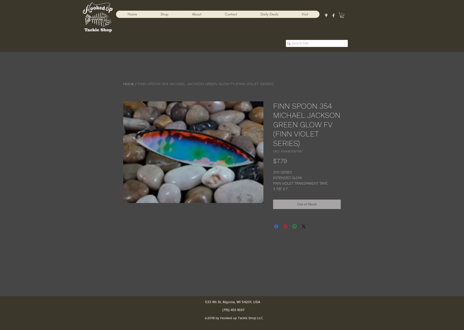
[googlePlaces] (326, 15)
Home (128, 84)
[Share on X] (304, 226)
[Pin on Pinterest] (285, 226)
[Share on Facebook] (276, 226)
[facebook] (333, 15)
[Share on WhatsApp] (294, 226)
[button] (164, 14)
